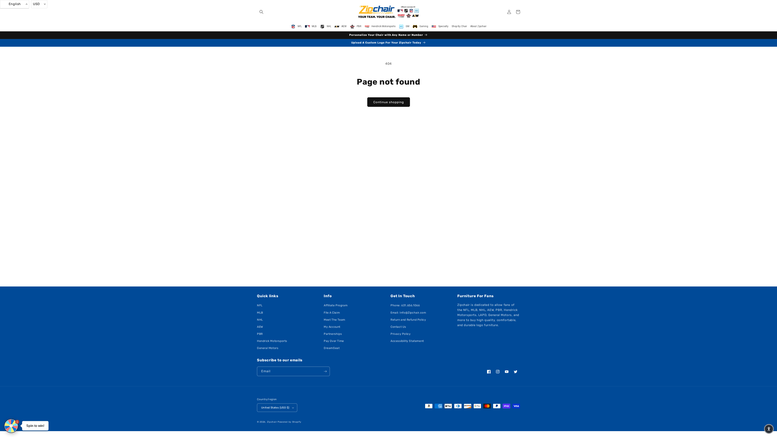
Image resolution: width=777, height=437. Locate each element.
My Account (332, 327)
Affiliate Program (335, 305)
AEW (260, 327)
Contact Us (398, 327)
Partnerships (333, 334)
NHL (260, 319)
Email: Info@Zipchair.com (408, 312)
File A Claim (332, 312)
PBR (260, 334)
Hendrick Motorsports (272, 341)
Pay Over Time (334, 341)
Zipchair (272, 422)
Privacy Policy (401, 334)
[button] (261, 11)
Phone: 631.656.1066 (405, 305)
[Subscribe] (325, 371)
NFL (260, 305)
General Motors (267, 348)
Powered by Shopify (289, 422)
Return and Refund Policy (408, 319)
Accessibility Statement (407, 341)
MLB (260, 312)
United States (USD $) (275, 407)
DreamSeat (332, 348)
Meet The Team (334, 319)
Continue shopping (388, 102)
